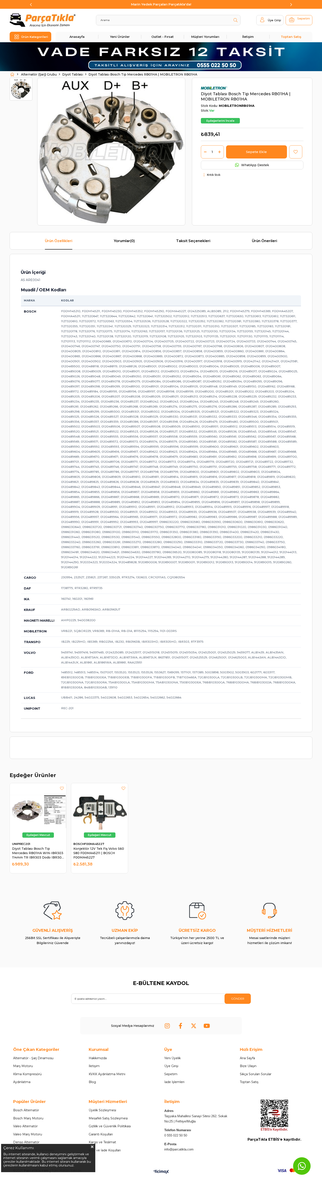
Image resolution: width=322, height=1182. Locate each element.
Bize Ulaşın (248, 1066)
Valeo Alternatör (25, 1126)
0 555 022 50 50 (175, 1135)
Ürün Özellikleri (58, 241)
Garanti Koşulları (101, 1134)
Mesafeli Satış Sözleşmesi (108, 1118)
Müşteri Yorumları (205, 37)
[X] (193, 1025)
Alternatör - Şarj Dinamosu (33, 1058)
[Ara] (235, 20)
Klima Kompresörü (27, 1074)
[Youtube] (206, 1025)
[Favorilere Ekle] (296, 152)
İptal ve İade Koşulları (105, 1150)
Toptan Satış (291, 37)
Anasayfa (77, 37)
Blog (92, 1082)
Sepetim (170, 1074)
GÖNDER (237, 998)
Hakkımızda (98, 1058)
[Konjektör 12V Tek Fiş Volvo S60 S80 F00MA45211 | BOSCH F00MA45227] (99, 811)
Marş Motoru (23, 1066)
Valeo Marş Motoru (27, 1134)
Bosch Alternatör (26, 1110)
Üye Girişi (171, 1066)
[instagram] (167, 1025)
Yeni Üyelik (172, 1058)
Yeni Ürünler (120, 37)
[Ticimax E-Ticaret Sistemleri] (161, 1172)
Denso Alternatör (26, 1142)
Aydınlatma (21, 1082)
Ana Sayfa (247, 1058)
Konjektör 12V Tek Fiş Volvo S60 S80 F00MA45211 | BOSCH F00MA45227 (98, 853)
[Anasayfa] (12, 74)
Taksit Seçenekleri (193, 241)
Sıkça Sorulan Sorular (255, 1074)
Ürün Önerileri (264, 241)
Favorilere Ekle (62, 788)
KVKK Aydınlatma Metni (107, 1074)
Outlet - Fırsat (162, 37)
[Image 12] (274, 1116)
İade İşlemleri (174, 1082)
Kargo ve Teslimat (102, 1142)
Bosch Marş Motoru (28, 1118)
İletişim (248, 37)
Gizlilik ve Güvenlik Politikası (110, 1126)
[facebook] (180, 1025)
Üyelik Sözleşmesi (102, 1110)
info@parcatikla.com (179, 1149)
